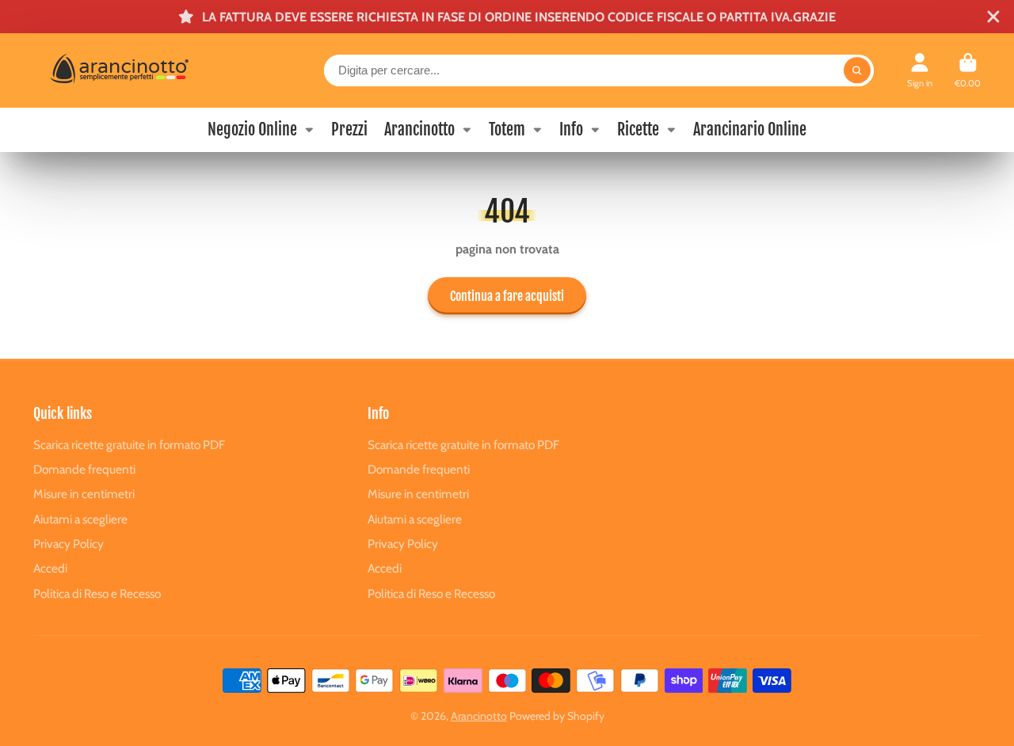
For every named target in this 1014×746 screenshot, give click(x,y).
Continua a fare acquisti (507, 296)
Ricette (638, 129)
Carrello (968, 70)
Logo (151, 70)
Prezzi (349, 129)
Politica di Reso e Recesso (97, 593)
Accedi (50, 568)
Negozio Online (252, 129)
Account (919, 70)
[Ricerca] (857, 70)
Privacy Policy (68, 543)
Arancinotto (419, 129)
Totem (507, 129)
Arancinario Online (749, 129)
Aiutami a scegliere (80, 519)
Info (571, 129)
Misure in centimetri (84, 493)
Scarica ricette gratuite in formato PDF (129, 444)
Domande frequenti (84, 469)
